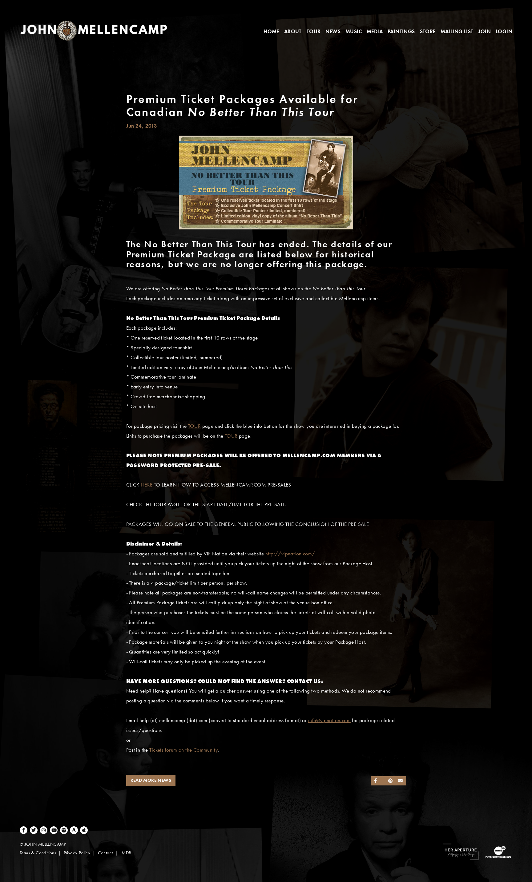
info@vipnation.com (329, 720)
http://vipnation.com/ (290, 553)
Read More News (151, 780)
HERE (147, 485)
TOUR (194, 426)
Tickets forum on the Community (183, 750)
